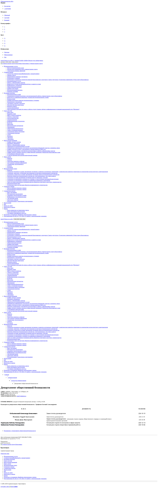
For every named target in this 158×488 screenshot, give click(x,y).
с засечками (7, 8)
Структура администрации (18, 380)
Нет (5, 57)
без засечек (7, 6)
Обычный (7, 15)
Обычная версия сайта (7, 1)
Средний (6, 17)
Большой (6, 20)
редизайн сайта (9, 486)
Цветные (6, 52)
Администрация (12, 377)
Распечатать (5, 443)
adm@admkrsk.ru (21, 396)
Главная (6, 374)
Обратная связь (5, 453)
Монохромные (8, 54)
